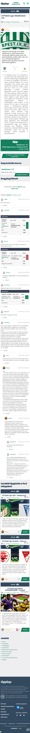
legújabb (8, 195)
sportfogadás (5, 643)
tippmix (4, 641)
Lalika (5, 199)
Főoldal (3, 704)
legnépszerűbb (17, 195)
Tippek (3, 709)
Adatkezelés (11, 723)
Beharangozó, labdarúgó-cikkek (9, 649)
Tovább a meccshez (21, 174)
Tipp (27, 21)
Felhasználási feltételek (23, 723)
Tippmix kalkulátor (7, 706)
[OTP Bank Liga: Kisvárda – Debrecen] (15, 553)
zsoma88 (6, 210)
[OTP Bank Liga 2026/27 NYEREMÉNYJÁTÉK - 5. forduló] (15, 602)
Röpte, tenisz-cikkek (7, 651)
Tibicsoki (6, 311)
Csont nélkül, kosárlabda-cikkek (9, 657)
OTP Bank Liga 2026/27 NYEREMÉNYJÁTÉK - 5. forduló (15, 589)
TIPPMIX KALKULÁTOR (16, 3)
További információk (21, 697)
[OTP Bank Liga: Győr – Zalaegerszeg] (15, 508)
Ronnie (6, 241)
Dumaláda (4, 717)
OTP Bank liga (15, 22)
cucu (7, 355)
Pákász (8, 368)
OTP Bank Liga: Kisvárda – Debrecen (14, 541)
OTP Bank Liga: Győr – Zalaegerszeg (14, 495)
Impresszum (3, 723)
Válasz (5, 205)
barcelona (7, 285)
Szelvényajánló (5, 655)
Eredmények (5, 714)
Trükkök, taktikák (6, 653)
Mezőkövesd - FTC (8, 169)
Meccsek (3, 712)
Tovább (25, 532)
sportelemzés (5, 647)
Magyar (8, 22)
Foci (4, 22)
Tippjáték (25, 592)
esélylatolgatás (5, 645)
